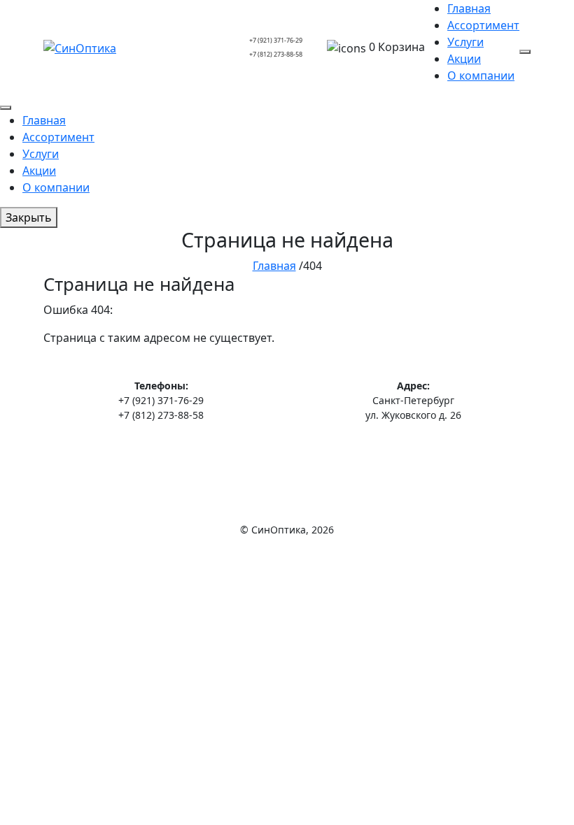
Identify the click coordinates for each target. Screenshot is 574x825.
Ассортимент (483, 25)
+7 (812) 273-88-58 (275, 54)
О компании (480, 75)
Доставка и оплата (287, 444)
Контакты (287, 465)
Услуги (465, 42)
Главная (469, 8)
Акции (464, 58)
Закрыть (29, 217)
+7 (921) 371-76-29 (275, 40)
